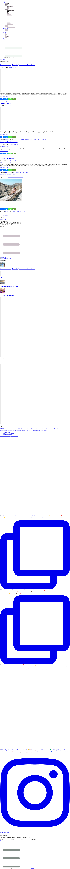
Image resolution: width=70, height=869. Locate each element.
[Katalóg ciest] (3, 257)
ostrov (24, 101)
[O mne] (3, 219)
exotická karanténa (17, 156)
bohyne (14, 101)
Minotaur (26, 211)
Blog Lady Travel (6, 362)
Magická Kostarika (5, 103)
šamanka (44, 139)
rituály (29, 211)
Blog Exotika (7, 139)
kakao (18, 139)
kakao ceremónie (23, 139)
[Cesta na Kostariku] (5, 258)
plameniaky (14, 430)
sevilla (31, 430)
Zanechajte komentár (19, 160)
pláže (27, 101)
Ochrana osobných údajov (4, 840)
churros (16, 428)
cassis (7, 428)
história (18, 101)
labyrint (65, 428)
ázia (42, 430)
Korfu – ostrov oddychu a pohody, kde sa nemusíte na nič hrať (17, 65)
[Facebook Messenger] (6, 99)
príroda (26, 172)
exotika (31, 428)
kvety (21, 172)
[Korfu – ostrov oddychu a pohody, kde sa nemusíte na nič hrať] (2, 266)
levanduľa (1, 430)
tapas (41, 430)
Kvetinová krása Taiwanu (7, 158)
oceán (41, 139)
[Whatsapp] (10, 99)
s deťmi (30, 430)
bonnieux (5, 428)
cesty (12, 428)
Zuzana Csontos (32, 868)
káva (21, 101)
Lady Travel (2, 59)
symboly (33, 211)
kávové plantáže (33, 139)
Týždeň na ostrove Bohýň (7, 174)
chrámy (18, 211)
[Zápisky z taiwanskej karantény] (2, 284)
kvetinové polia (16, 172)
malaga (4, 430)
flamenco (33, 428)
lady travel (67, 428)
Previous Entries (5, 215)
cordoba (18, 428)
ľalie (23, 172)
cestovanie (9, 428)
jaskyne (22, 211)
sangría (27, 430)
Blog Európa (7, 101)
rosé (25, 430)
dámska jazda (21, 428)
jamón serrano (40, 428)
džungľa (15, 139)
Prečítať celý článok (4, 96)
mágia (38, 139)
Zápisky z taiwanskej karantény (9, 142)
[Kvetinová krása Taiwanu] (2, 292)
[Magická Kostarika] (2, 275)
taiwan (36, 430)
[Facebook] (2, 99)
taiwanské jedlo (25, 156)
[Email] (14, 99)
